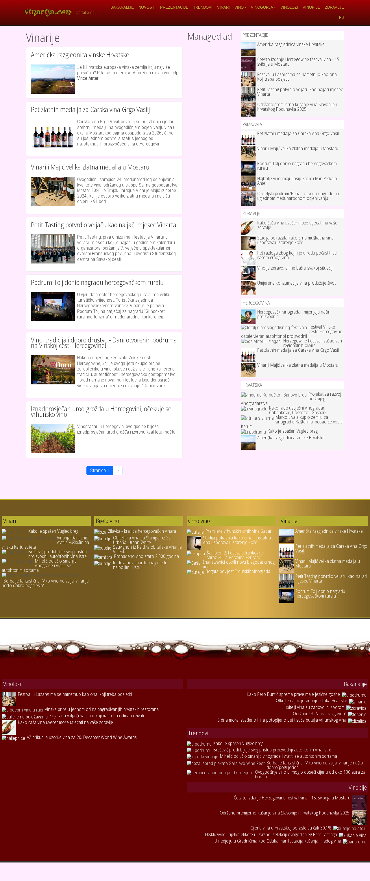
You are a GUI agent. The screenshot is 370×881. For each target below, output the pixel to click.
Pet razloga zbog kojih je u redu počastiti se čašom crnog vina (297, 255)
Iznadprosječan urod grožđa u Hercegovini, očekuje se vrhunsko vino (101, 411)
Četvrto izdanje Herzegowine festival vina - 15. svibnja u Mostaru (298, 61)
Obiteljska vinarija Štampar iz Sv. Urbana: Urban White (142, 540)
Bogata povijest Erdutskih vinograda (238, 571)
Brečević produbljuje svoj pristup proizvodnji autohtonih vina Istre (57, 553)
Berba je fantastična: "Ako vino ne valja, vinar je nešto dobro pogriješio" (45, 583)
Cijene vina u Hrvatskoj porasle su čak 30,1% (291, 828)
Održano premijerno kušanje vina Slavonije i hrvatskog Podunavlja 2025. (297, 106)
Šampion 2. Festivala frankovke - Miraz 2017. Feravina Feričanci (236, 555)
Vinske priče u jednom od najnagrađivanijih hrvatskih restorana (102, 709)
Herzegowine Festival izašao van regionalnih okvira (312, 343)
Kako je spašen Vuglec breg (293, 431)
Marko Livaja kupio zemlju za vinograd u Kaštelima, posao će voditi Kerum (292, 422)
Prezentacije (174, 7)
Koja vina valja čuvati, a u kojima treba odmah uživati (96, 715)
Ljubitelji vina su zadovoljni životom (313, 707)
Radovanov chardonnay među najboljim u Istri (140, 564)
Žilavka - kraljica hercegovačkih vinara (142, 531)
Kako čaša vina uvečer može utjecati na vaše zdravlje (297, 225)
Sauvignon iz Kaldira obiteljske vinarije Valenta (147, 549)
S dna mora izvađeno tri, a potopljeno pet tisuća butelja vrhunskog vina (281, 720)
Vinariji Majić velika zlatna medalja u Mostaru (90, 167)
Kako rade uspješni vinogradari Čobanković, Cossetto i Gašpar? (297, 410)
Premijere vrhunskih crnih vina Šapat (238, 531)
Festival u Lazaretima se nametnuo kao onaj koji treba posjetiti (297, 76)
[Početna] (50, 12)
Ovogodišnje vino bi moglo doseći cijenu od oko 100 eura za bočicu (310, 774)
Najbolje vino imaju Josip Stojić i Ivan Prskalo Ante (297, 180)
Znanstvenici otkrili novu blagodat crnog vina (238, 564)
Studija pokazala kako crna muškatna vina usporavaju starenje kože (295, 240)
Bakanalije (122, 7)
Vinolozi (289, 7)
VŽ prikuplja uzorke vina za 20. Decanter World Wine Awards (82, 737)
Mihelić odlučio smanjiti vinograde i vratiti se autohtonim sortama (39, 565)
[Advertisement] (212, 131)
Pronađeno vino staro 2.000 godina (146, 556)
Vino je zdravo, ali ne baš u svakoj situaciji (295, 268)
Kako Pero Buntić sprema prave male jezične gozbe (293, 694)
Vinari (223, 7)
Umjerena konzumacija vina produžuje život (296, 283)
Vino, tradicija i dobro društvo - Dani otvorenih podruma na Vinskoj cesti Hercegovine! (104, 342)
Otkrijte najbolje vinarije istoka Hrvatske (311, 700)
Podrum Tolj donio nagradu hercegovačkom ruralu (97, 282)
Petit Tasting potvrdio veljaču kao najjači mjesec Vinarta (103, 224)
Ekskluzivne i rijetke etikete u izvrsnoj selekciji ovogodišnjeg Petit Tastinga (271, 834)
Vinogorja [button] (262, 7)
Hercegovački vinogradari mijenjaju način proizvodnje (293, 314)
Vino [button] (239, 7)
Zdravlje (334, 7)
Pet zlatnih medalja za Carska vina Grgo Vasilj (90, 109)
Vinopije (311, 7)
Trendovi (202, 7)
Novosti (147, 7)
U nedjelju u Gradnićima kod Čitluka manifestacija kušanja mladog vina (277, 841)
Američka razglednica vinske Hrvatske (80, 54)
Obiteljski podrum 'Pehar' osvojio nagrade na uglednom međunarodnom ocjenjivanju (298, 195)
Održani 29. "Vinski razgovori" (319, 713)
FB (341, 17)
